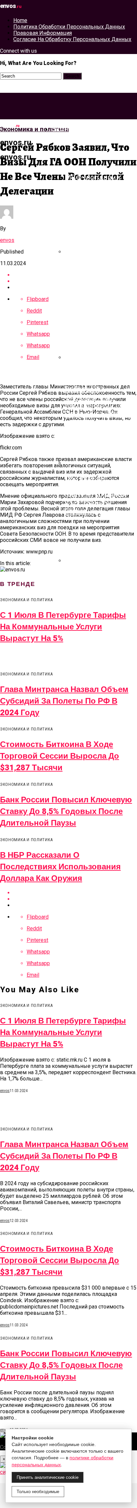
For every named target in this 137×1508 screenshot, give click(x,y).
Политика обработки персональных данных (69, 27)
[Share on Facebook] (75, 893)
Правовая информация (42, 33)
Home (20, 20)
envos (7, 240)
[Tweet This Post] (75, 899)
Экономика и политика (92, 129)
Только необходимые (38, 1491)
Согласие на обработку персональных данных (72, 39)
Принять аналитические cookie (47, 1477)
